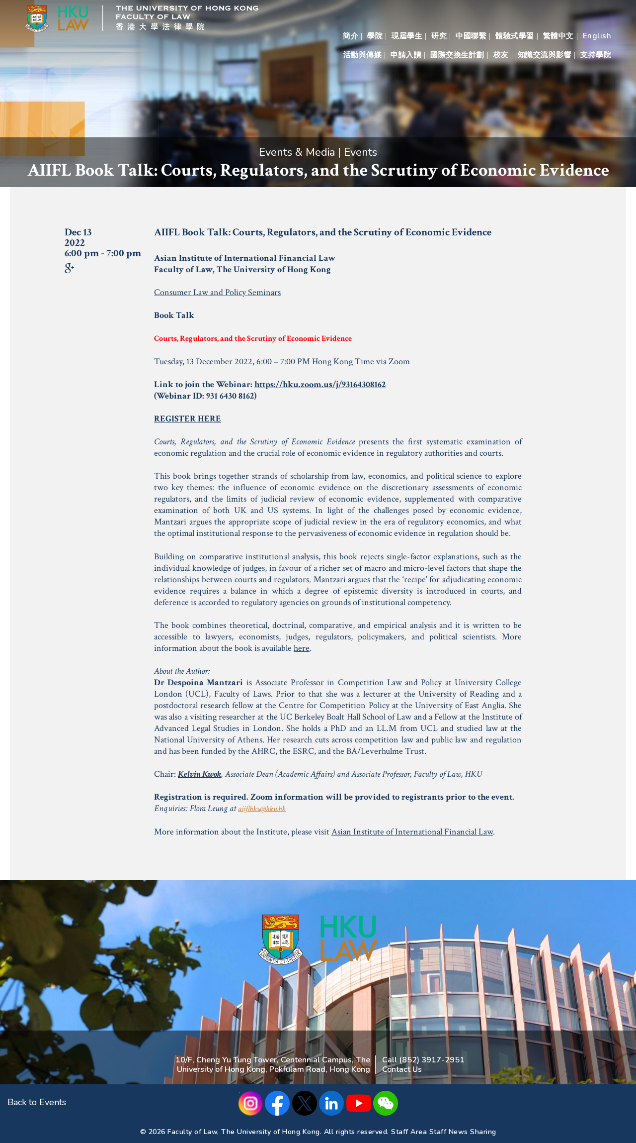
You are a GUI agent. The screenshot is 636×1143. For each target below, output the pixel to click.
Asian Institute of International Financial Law (412, 831)
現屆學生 (407, 36)
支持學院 (595, 55)
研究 (439, 36)
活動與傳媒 (362, 55)
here (302, 648)
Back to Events (36, 1102)
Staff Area (409, 1132)
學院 (375, 36)
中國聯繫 (471, 36)
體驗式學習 (514, 36)
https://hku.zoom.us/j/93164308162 (320, 384)
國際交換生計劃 (457, 55)
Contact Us (402, 1069)
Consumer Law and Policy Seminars (217, 292)
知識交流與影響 (545, 55)
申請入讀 (406, 55)
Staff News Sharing (462, 1132)
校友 (501, 55)
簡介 (350, 36)
